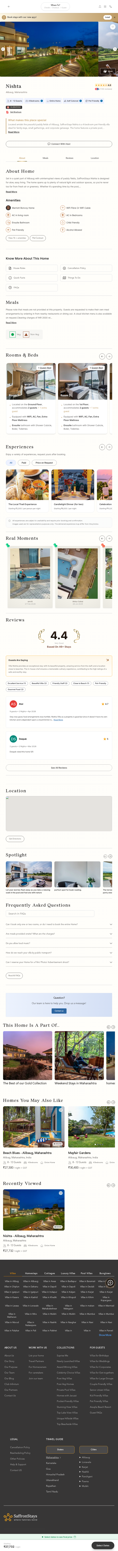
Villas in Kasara (12, 1297)
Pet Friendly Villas (99, 1401)
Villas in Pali (30, 1331)
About (22, 158)
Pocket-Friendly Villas (68, 1401)
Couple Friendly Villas (101, 1384)
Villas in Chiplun (11, 1287)
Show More (105, 1335)
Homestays (31, 1273)
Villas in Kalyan (68, 1292)
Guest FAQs (96, 1413)
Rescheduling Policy (20, 1453)
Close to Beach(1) (81, 683)
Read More (13, 132)
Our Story (9, 1361)
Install (107, 17)
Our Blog (9, 1379)
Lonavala (86, 1462)
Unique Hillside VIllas (67, 1419)
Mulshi (85, 1486)
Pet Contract (37, 238)
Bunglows (105, 1273)
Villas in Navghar (68, 1322)
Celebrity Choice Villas (68, 1373)
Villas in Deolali (87, 1287)
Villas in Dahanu (30, 1287)
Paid (24, 462)
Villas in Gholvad (106, 1287)
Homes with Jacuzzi (67, 1396)
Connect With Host (60, 144)
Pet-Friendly (100, 683)
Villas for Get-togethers (102, 1373)
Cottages (49, 1273)
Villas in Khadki (50, 1297)
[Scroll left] (102, 356)
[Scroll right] (109, 356)
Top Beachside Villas (67, 1424)
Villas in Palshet (49, 1331)
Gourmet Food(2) (16, 689)
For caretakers (36, 1373)
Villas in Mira (31, 1314)
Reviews (69, 158)
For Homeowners (37, 1367)
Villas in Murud (12, 1322)
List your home (36, 1356)
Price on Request (44, 462)
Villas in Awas (49, 1281)
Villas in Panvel (106, 1331)
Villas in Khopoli (68, 1297)
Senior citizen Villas (99, 1390)
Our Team (9, 1373)
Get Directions (15, 839)
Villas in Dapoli (49, 1287)
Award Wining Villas (67, 1367)
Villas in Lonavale (31, 1306)
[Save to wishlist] (61, 1110)
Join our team (36, 1379)
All (11, 462)
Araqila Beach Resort (100, 1407)
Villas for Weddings (100, 1361)
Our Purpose (10, 1367)
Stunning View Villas (67, 1407)
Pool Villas (86, 1273)
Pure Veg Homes (65, 1384)
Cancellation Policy (20, 1447)
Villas (13, 1273)
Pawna (85, 1481)
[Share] (100, 6)
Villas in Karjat (87, 1292)
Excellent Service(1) (17, 683)
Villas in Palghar (11, 1331)
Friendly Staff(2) (60, 683)
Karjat (85, 1467)
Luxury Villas (68, 1273)
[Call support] (110, 6)
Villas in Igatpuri (30, 1292)
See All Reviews (59, 767)
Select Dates (102, 1545)
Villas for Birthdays (99, 1356)
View (110, 71)
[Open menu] (105, 6)
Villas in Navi (87, 1322)
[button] (27, 491)
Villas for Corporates (100, 1367)
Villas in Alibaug (30, 1281)
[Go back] (9, 7)
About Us (9, 1356)
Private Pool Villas (66, 1390)
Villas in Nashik (50, 1322)
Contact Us (10, 1396)
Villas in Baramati (87, 1281)
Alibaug (86, 1457)
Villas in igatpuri (11, 1292)
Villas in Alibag (12, 1281)
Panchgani (87, 1477)
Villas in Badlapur (68, 1281)
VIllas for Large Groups (101, 1379)
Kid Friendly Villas (99, 1396)
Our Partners (10, 1390)
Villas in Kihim (87, 1297)
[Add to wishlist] (113, 27)
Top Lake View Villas (67, 1413)
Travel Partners (36, 1361)
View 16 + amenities (17, 238)
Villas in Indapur (49, 1292)
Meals (45, 158)
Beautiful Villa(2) (39, 683)
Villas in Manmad (106, 1306)
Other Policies (17, 1459)
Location (95, 158)
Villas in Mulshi (49, 1314)
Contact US (16, 1470)
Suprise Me (62, 1356)
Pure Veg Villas (64, 1379)
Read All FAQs (14, 976)
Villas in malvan (87, 1306)
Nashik (85, 1472)
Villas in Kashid (31, 1297)
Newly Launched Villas (68, 1361)
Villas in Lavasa (12, 1306)
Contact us (59, 1011)
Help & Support (18, 1465)
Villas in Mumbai (87, 1314)
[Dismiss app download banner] (114, 17)
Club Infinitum (11, 1384)
